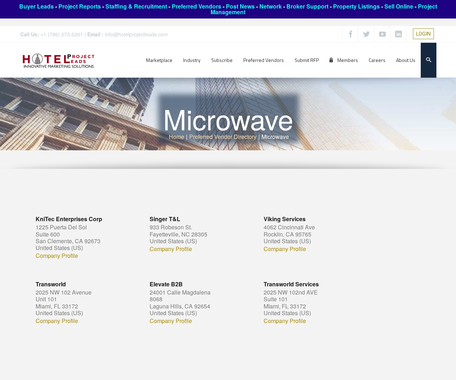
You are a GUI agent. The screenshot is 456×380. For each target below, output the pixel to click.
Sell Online (398, 6)
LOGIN (423, 34)
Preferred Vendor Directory (222, 136)
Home (176, 136)
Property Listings (356, 6)
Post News (240, 6)
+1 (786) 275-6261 (62, 34)
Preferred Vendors (196, 6)
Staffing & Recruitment (136, 6)
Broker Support (307, 6)
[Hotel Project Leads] (58, 60)
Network (270, 6)
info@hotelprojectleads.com (136, 34)
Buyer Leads (36, 6)
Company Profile (57, 256)
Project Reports (79, 6)
